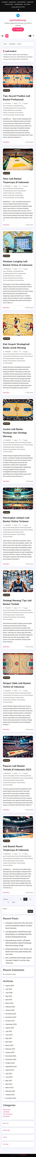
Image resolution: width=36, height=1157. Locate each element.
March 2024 (9, 1087)
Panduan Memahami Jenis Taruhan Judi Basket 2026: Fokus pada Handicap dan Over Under (18, 951)
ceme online (27, 4)
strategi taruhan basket (9, 360)
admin (15, 103)
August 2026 (9, 985)
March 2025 (9, 1045)
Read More (6, 142)
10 (20, 899)
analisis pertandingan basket (23, 354)
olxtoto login (6, 1130)
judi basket (5, 2)
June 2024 (8, 1077)
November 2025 (10, 1017)
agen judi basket (7, 105)
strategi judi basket (8, 112)
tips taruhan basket (8, 115)
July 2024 (8, 1073)
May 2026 (8, 996)
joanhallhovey (18, 20)
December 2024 (10, 1056)
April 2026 (8, 1000)
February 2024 (10, 1091)
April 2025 (8, 1042)
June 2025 (8, 1035)
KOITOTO (23, 1155)
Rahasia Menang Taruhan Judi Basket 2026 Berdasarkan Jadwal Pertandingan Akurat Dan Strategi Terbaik (18, 943)
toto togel (5, 1144)
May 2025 (8, 1038)
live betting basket (8, 108)
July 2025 (8, 1031)
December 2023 (10, 1098)
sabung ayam (12, 2)
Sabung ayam (6, 1109)
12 (30, 899)
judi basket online (18, 105)
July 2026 (8, 989)
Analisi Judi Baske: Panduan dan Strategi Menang (15, 433)
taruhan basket (19, 112)
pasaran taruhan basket (26, 356)
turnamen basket (19, 115)
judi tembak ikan (21, 2)
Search (5, 908)
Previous (5, 899)
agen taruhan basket (8, 354)
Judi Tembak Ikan (7, 1114)
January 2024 (9, 1094)
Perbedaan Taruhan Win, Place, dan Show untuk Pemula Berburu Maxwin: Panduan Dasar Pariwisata (18, 925)
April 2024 (8, 1084)
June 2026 (8, 992)
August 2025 (9, 1028)
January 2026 (9, 1010)
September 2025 (11, 1024)
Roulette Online (9, 4)
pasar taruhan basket (20, 108)
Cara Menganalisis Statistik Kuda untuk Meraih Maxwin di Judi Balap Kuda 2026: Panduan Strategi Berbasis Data (18, 934)
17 (8, 902)
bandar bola (30, 2)
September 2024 (11, 1066)
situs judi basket (17, 110)
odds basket (15, 356)
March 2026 (9, 1003)
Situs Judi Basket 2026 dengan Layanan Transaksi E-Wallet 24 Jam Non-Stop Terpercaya (18, 960)
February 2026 (10, 1007)
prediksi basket (7, 110)
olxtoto (5, 1137)
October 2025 (9, 1021)
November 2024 (10, 1059)
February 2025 (10, 1049)
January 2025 (9, 1052)
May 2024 (8, 1080)
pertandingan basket (8, 358)
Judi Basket (6, 1112)
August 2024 (9, 1070)
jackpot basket (7, 356)
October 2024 (9, 1063)
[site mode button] (29, 36)
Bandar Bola (6, 1116)
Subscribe (19, 29)
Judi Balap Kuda (18, 4)
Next (13, 902)
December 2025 (10, 1014)
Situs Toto (6, 1123)
